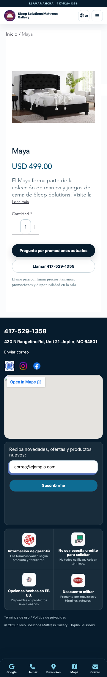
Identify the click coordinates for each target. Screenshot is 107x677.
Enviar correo (16, 352)
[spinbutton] (25, 226)
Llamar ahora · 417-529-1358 (53, 3)
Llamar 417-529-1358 (54, 266)
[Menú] (97, 15)
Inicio (12, 34)
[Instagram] (23, 366)
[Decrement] (16, 226)
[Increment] (34, 226)
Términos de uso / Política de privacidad (35, 617)
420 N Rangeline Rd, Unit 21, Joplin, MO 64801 (50, 341)
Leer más (20, 201)
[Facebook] (37, 366)
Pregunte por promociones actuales (53, 250)
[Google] (9, 366)
